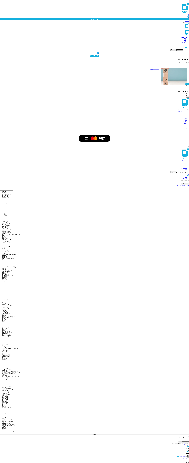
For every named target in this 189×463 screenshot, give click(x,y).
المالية (186, 39)
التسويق (185, 167)
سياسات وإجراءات (153, 69)
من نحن (185, 46)
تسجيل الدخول (184, 177)
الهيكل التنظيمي (184, 168)
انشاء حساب (185, 178)
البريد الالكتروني (186, 95)
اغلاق (188, 174)
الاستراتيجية (184, 42)
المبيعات (185, 38)
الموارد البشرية (184, 37)
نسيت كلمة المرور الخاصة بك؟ (183, 185)
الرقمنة (185, 41)
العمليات (185, 40)
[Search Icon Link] (186, 48)
